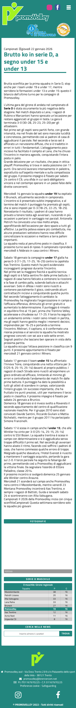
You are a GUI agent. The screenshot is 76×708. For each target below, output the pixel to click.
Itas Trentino (10, 612)
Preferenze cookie (29, 686)
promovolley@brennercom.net (40, 679)
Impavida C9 (10, 619)
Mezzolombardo (12, 592)
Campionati (11, 49)
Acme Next (10, 615)
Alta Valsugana (11, 598)
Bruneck (8, 605)
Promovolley (10, 609)
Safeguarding (49, 686)
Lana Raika (10, 602)
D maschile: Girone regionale (38, 585)
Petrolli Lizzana (12, 595)
